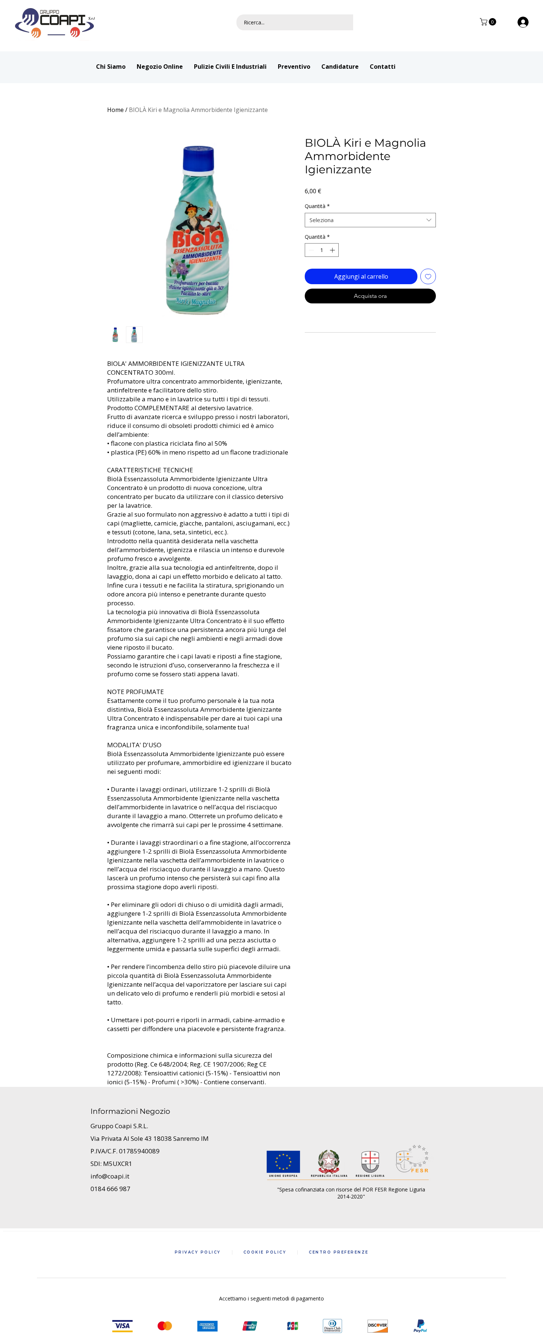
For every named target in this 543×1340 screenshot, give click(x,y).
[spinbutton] (321, 250)
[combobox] (370, 220)
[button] (489, 21)
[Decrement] (310, 250)
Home (115, 110)
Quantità (317, 206)
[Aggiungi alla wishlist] (428, 276)
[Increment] (333, 250)
